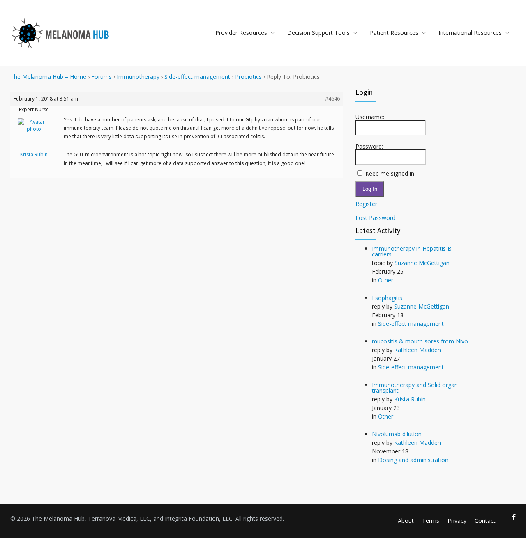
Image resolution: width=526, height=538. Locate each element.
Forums (101, 76)
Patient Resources (394, 33)
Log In (369, 189)
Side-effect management (197, 76)
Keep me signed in (389, 173)
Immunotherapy (138, 76)
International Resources (470, 33)
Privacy (457, 520)
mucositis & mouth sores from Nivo (420, 341)
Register (366, 204)
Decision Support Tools (318, 33)
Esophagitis (387, 298)
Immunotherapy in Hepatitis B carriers (412, 251)
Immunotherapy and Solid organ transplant (415, 387)
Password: (369, 146)
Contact (485, 520)
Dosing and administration (413, 460)
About (406, 520)
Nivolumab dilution (397, 434)
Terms (430, 520)
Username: (369, 117)
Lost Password (375, 218)
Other (385, 280)
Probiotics (248, 76)
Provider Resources (241, 33)
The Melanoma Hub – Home (48, 76)
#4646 (332, 98)
